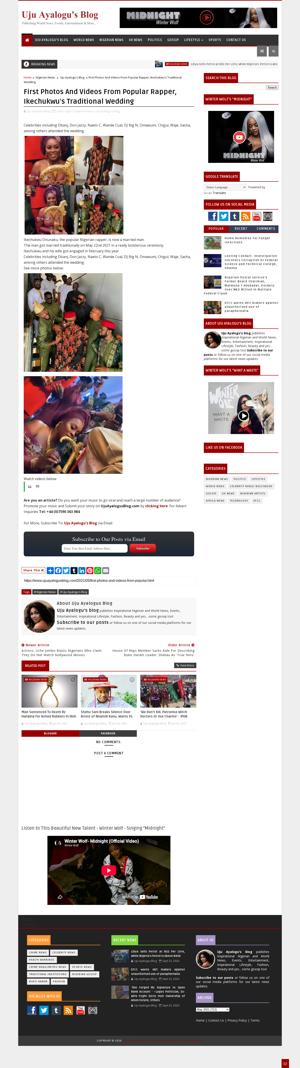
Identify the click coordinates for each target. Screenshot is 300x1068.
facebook (108, 733)
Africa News (215, 500)
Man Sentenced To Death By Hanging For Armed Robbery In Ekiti (49, 714)
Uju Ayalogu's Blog (51, 40)
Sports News (82, 967)
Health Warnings (42, 959)
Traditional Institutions (48, 974)
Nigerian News (111, 40)
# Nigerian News (45, 592)
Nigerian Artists (253, 493)
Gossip (173, 40)
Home (28, 77)
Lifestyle (192, 40)
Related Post (35, 666)
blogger (50, 733)
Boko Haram (38, 981)
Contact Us (236, 40)
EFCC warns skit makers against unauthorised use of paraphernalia (251, 307)
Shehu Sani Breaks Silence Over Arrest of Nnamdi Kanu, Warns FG (106, 714)
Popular (216, 229)
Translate (219, 193)
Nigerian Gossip (84, 974)
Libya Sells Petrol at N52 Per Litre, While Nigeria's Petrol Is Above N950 (215, 64)
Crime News (38, 952)
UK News (136, 40)
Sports (215, 40)
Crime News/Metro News (48, 967)
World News (84, 40)
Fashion (59, 981)
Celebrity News (64, 952)
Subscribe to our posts (83, 622)
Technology (239, 500)
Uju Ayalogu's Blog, (107, 111)
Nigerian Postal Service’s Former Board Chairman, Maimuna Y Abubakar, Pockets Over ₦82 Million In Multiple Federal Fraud (239, 285)
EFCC (257, 500)
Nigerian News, (85, 111)
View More (187, 665)
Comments (266, 229)
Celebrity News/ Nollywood (251, 486)
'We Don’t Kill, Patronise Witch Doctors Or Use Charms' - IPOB (163, 714)
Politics (155, 40)
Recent (241, 229)
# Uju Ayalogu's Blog (73, 592)
